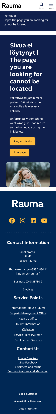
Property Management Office (28, 313)
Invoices (28, 289)
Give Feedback (28, 362)
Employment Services (28, 340)
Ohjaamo (28, 329)
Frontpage (10, 15)
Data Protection (28, 408)
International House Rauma (28, 307)
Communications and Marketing (28, 371)
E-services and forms (28, 367)
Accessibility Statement (28, 401)
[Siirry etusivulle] (11, 5)
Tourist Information (28, 324)
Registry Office (28, 318)
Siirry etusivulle (22, 141)
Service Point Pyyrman (28, 334)
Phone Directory (28, 358)
